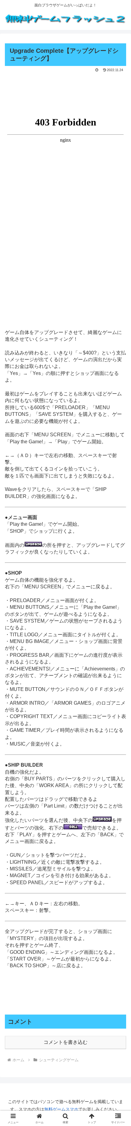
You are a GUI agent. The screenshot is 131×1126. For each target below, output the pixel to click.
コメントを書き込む (65, 1042)
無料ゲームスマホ (61, 1109)
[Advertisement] (65, 92)
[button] (118, 873)
